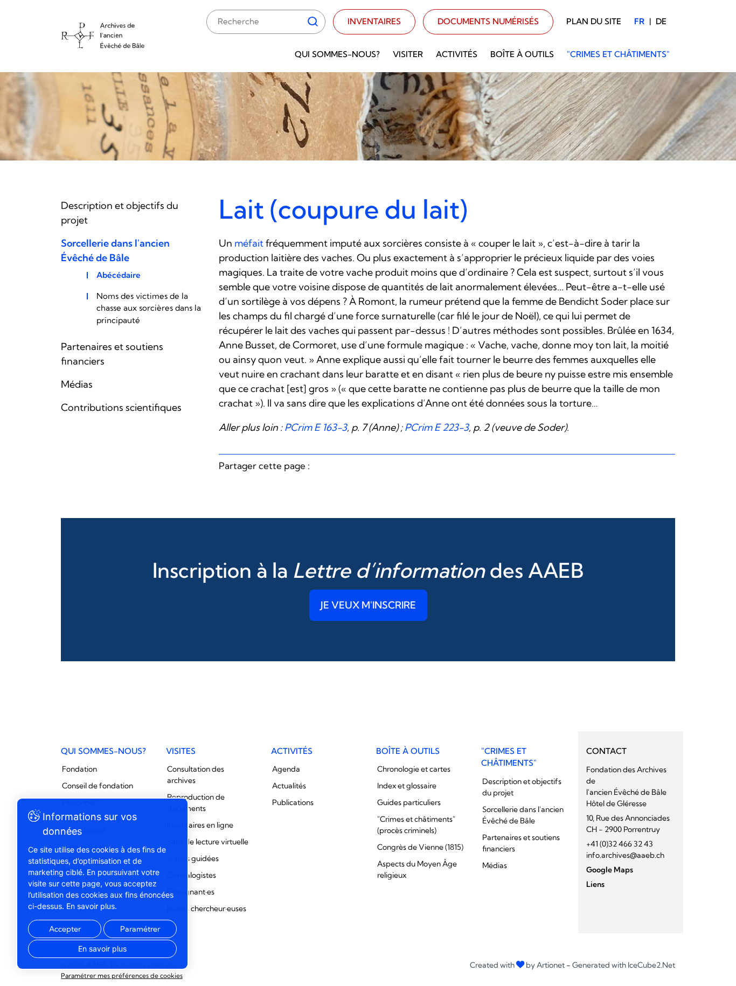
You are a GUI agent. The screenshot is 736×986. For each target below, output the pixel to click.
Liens (595, 884)
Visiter (408, 54)
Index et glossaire (406, 786)
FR (639, 21)
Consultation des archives (195, 774)
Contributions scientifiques (121, 407)
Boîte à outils (522, 54)
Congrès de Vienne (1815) (420, 847)
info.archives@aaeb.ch (625, 855)
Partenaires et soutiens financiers (521, 843)
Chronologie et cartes (413, 769)
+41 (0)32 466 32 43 (619, 844)
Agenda (286, 769)
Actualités (289, 786)
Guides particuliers (409, 802)
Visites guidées (193, 858)
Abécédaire (118, 275)
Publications (293, 802)
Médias (77, 384)
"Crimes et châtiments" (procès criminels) (416, 824)
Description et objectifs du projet (521, 787)
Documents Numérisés (488, 21)
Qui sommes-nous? (337, 54)
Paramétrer (140, 929)
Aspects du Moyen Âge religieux (417, 869)
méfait (248, 243)
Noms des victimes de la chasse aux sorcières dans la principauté (148, 308)
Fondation (79, 769)
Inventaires (374, 21)
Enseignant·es (190, 892)
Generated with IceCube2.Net (623, 965)
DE (661, 21)
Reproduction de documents (196, 802)
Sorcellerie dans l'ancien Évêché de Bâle (523, 815)
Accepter (65, 929)
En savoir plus (102, 948)
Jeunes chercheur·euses (206, 908)
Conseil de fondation (97, 786)
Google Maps (609, 870)
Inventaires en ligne (200, 825)
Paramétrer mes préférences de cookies (122, 975)
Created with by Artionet (517, 965)
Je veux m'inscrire (368, 605)
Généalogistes (191, 875)
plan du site (593, 21)
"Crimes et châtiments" (618, 54)
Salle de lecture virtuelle (207, 842)
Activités (456, 54)
